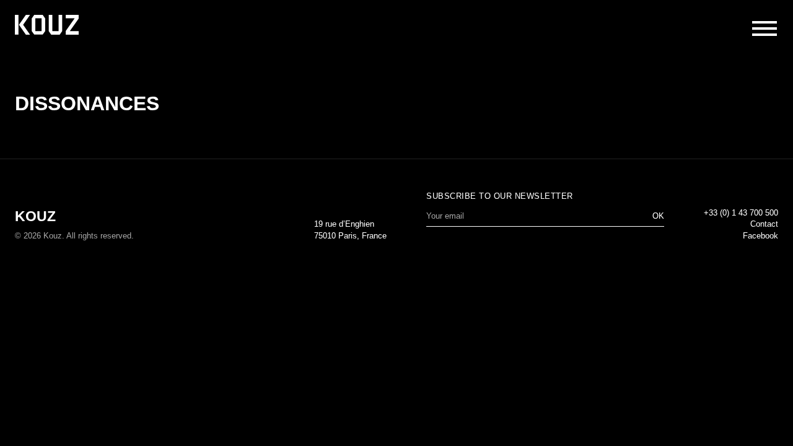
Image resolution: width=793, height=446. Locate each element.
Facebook (760, 235)
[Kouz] (47, 26)
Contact (764, 224)
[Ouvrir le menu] (764, 28)
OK (658, 216)
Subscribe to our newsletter (499, 196)
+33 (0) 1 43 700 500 (741, 212)
